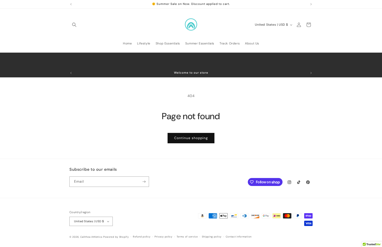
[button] (74, 25)
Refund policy (141, 236)
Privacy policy (163, 236)
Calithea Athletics (91, 236)
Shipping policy (212, 236)
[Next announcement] (311, 4)
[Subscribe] (144, 181)
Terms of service (187, 236)
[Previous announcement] (71, 4)
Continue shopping (191, 138)
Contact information (239, 236)
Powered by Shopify (116, 236)
